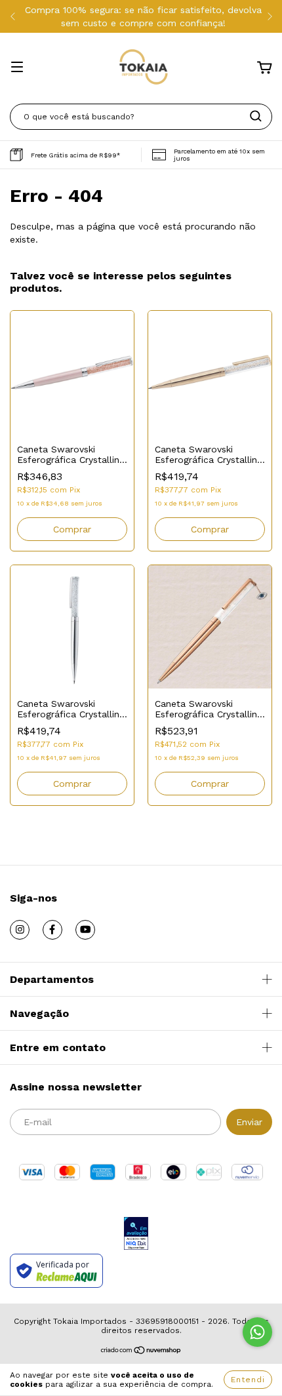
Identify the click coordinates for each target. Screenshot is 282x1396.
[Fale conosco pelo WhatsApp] (257, 1332)
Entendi (248, 1379)
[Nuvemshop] (141, 1352)
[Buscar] (255, 116)
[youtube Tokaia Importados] (85, 930)
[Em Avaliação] (136, 1234)
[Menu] (17, 68)
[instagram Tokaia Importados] (20, 930)
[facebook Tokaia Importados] (52, 930)
